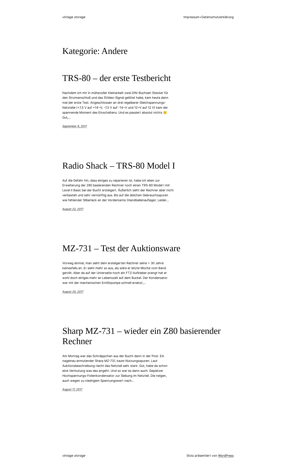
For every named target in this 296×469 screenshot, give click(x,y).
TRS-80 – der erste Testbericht (116, 78)
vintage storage (73, 17)
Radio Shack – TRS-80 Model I (118, 165)
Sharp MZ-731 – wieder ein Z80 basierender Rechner (141, 336)
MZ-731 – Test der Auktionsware (121, 248)
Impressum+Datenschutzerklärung (208, 17)
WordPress (226, 455)
